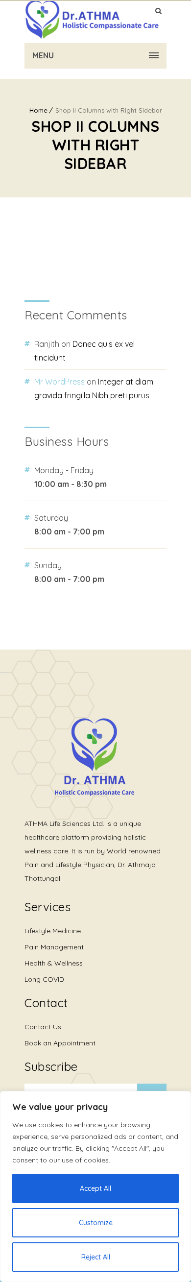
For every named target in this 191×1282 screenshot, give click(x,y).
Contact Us (42, 1026)
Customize (96, 1222)
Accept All (95, 1188)
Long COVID (44, 979)
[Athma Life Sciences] (91, 19)
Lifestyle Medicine (52, 930)
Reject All (95, 1257)
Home (38, 110)
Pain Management (54, 947)
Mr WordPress (59, 382)
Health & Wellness (53, 963)
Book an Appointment (60, 1043)
